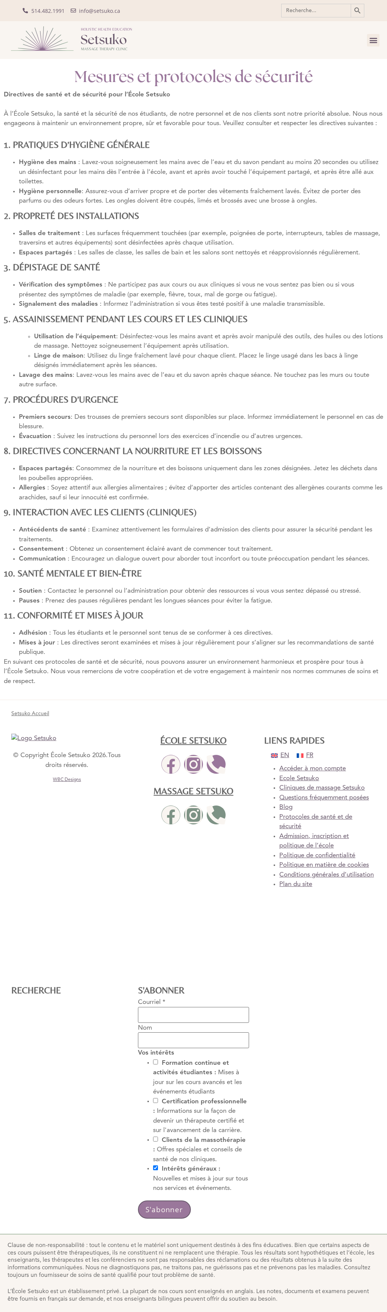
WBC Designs (67, 780)
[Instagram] (193, 764)
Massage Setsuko (193, 791)
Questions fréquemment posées (324, 798)
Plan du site (295, 884)
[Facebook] (170, 764)
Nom (145, 1027)
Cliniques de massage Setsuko (322, 788)
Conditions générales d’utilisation (326, 875)
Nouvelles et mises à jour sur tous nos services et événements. (200, 1178)
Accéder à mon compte (312, 768)
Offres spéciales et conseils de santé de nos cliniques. (199, 1149)
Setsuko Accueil (30, 713)
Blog (286, 807)
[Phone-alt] (216, 764)
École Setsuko (193, 740)
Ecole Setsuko (299, 778)
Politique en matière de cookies (324, 865)
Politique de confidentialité (317, 855)
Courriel (152, 1002)
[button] (373, 40)
